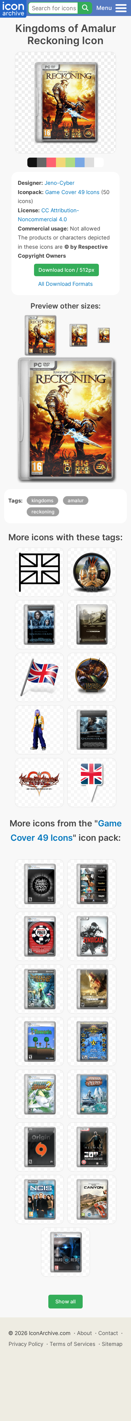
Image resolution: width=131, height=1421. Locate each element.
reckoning (42, 512)
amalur (76, 500)
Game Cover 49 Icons (72, 192)
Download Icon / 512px (66, 270)
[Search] (85, 8)
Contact (108, 1333)
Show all (65, 1301)
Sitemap (112, 1344)
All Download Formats (65, 284)
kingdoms (42, 500)
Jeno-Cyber (59, 183)
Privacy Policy (26, 1344)
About (84, 1333)
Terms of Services (72, 1344)
